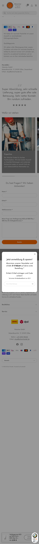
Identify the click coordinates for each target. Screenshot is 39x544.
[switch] (35, 541)
